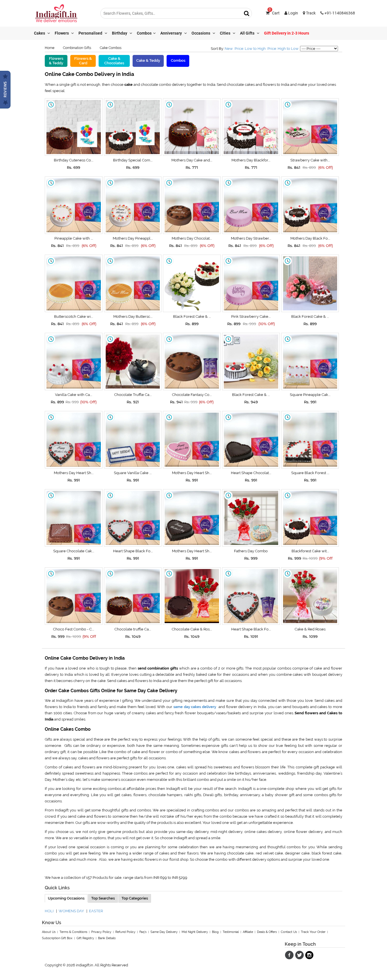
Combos (144, 33)
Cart (274, 13)
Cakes (40, 33)
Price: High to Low (283, 48)
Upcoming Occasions (66, 898)
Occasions (201, 33)
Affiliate (248, 932)
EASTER (96, 911)
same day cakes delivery (194, 707)
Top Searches (103, 898)
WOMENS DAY (71, 911)
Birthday (120, 33)
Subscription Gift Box (57, 938)
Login (292, 13)
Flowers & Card (83, 60)
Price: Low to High (250, 48)
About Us (49, 932)
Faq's (142, 932)
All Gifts (247, 33)
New (229, 48)
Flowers (62, 33)
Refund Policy (125, 932)
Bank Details (107, 938)
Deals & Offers (267, 932)
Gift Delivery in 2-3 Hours (286, 33)
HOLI (49, 911)
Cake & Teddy (148, 60)
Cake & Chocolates (114, 60)
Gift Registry (85, 938)
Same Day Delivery (164, 932)
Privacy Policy (101, 932)
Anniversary (171, 33)
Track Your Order (313, 932)
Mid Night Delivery (195, 932)
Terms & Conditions (73, 932)
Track (310, 13)
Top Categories (135, 898)
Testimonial (231, 932)
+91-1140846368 (339, 13)
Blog (215, 932)
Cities (225, 33)
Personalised (90, 33)
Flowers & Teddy (56, 60)
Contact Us (289, 932)
